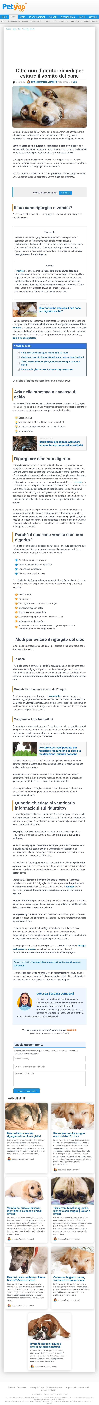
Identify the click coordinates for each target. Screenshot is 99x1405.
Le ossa (78, 482)
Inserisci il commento (26, 1091)
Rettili (82, 16)
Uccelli (53, 16)
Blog (4, 16)
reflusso (70, 887)
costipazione (19, 949)
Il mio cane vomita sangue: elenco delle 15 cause (44, 353)
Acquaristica (68, 16)
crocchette (54, 696)
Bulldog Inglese (14, 21)
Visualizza (65, 193)
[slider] (72, 1030)
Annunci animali (48, 1390)
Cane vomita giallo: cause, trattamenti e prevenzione (47, 369)
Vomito (47, 21)
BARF (3, 21)
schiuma (16, 328)
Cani (13, 16)
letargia (82, 945)
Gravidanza (63, 21)
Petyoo (15, 7)
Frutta (54, 21)
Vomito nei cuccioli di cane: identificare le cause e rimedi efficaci (52, 357)
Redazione (22, 1388)
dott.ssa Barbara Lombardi (44, 82)
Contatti (11, 1388)
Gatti (22, 16)
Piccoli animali (37, 16)
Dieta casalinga (36, 21)
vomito (20, 271)
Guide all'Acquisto (55, 1388)
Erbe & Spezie (76, 21)
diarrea (31, 949)
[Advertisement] (49, 50)
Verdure (25, 21)
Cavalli (93, 16)
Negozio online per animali (77, 1388)
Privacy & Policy (37, 1388)
